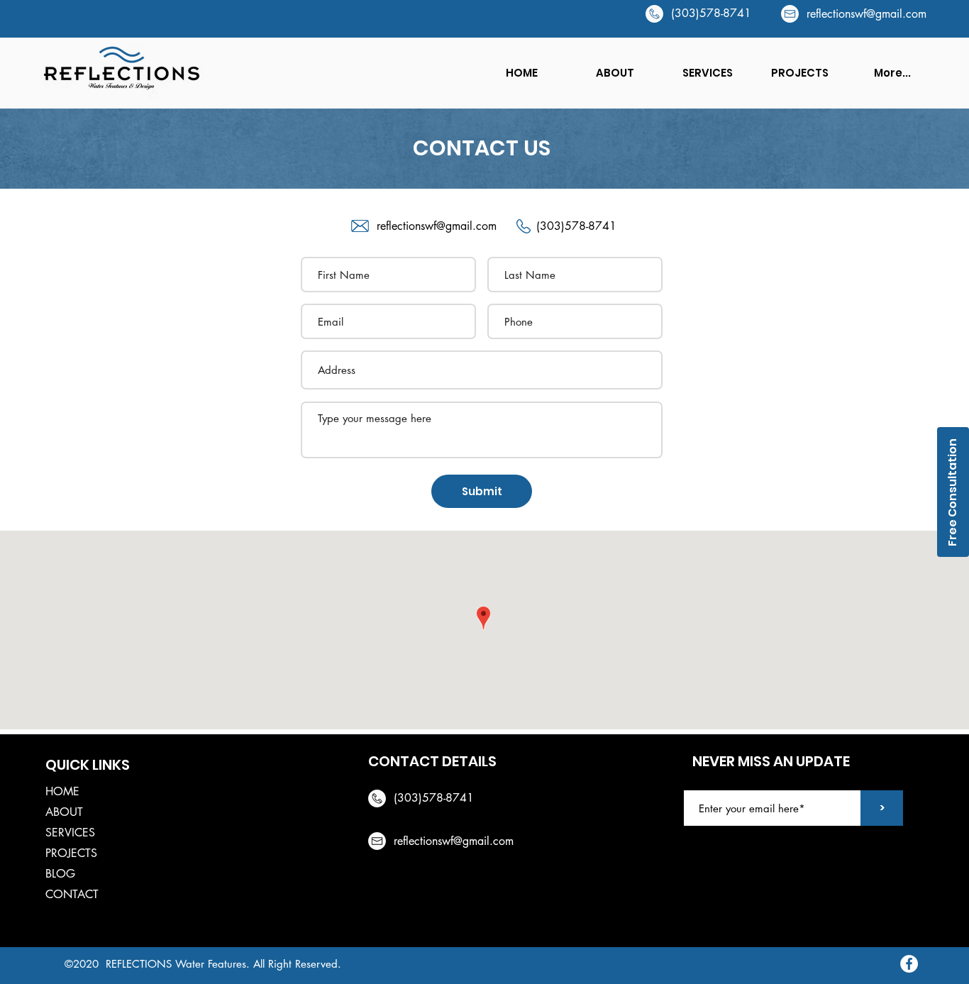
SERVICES (70, 832)
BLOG (60, 873)
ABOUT (64, 812)
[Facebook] (909, 964)
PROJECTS (71, 853)
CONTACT (72, 894)
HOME (62, 791)
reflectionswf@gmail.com (866, 13)
